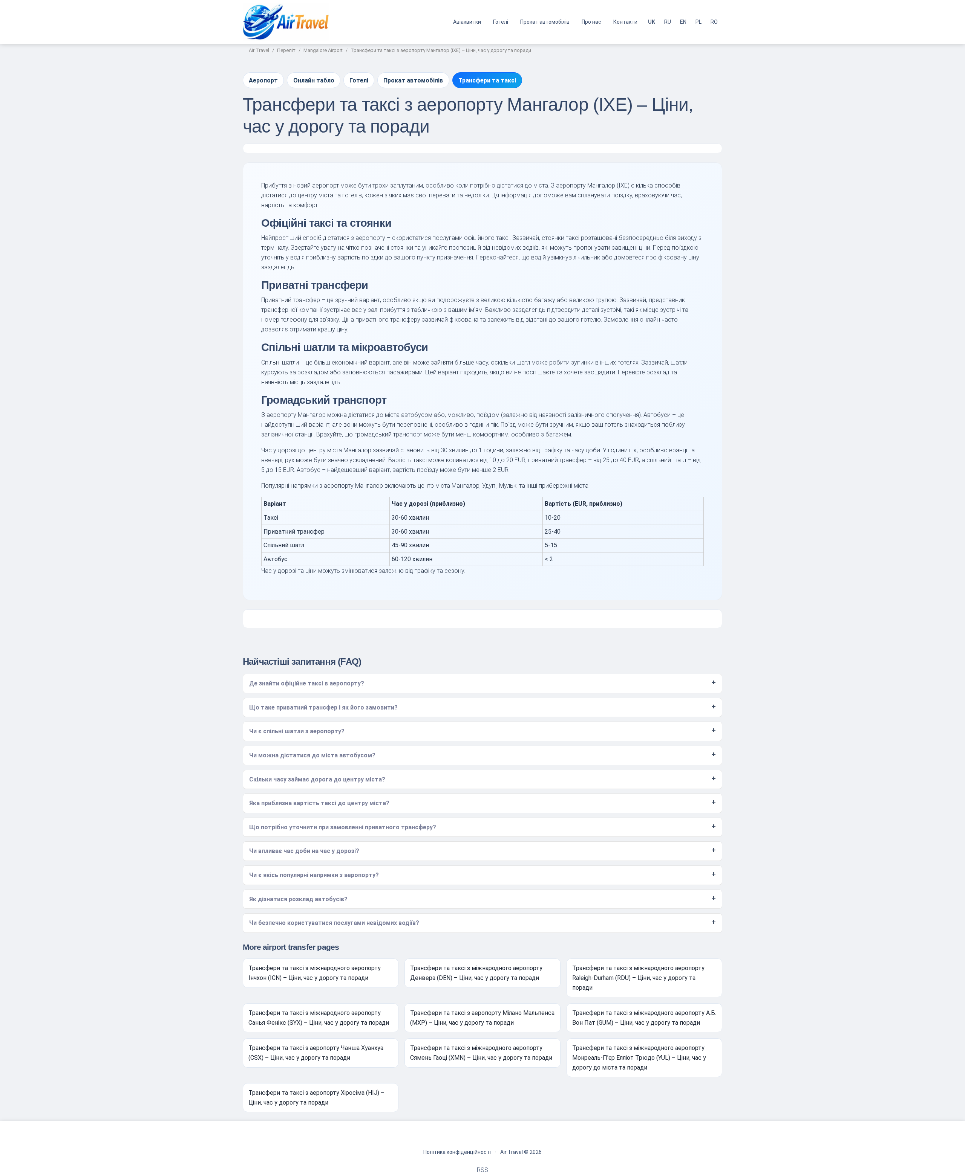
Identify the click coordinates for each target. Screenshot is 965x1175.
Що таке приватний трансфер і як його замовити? (323, 707)
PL (698, 22)
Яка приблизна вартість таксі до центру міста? (319, 803)
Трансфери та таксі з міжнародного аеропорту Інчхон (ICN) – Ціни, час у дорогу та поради (314, 972)
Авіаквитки (467, 22)
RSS (482, 1169)
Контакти (625, 22)
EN (683, 22)
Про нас (591, 22)
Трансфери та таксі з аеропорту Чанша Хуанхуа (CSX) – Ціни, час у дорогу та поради (315, 1052)
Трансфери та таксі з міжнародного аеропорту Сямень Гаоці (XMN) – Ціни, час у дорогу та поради (481, 1052)
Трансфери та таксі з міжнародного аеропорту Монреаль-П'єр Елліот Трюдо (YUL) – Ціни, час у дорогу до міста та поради (639, 1057)
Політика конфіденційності (457, 1152)
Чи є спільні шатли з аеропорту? (297, 731)
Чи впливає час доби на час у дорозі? (304, 851)
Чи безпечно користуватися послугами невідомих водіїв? (334, 922)
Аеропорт (263, 80)
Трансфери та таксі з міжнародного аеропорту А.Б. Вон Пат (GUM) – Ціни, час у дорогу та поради (644, 1017)
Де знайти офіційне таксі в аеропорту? (306, 683)
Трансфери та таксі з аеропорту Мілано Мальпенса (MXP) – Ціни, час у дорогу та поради (482, 1017)
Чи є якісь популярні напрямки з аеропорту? (314, 875)
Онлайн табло (313, 80)
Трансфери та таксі (487, 80)
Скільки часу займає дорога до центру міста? (317, 779)
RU (667, 22)
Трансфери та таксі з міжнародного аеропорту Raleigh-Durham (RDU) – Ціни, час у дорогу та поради (638, 977)
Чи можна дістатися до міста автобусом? (312, 755)
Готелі (500, 22)
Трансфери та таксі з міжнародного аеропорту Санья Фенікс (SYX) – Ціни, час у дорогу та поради (318, 1017)
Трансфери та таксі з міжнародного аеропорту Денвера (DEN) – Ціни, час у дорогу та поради (476, 972)
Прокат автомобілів (545, 22)
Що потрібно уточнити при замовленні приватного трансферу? (342, 827)
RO (714, 22)
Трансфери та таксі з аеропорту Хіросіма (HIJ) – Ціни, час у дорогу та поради (316, 1097)
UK (651, 22)
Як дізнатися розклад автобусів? (298, 899)
